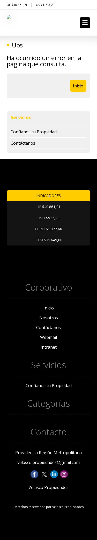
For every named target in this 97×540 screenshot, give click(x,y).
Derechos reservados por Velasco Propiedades (48, 507)
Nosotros (48, 318)
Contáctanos (23, 143)
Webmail (48, 337)
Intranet (49, 347)
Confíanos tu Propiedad (34, 132)
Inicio (78, 86)
